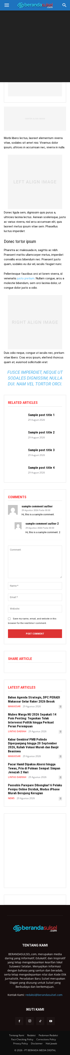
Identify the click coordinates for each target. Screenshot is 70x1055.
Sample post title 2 (41, 432)
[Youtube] (51, 1021)
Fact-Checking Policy (22, 1039)
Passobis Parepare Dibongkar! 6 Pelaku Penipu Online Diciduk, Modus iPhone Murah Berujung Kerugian (35, 789)
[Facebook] (19, 1021)
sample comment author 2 (42, 523)
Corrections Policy (46, 1039)
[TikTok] (40, 1021)
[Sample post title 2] (16, 434)
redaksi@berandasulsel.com (43, 995)
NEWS (11, 798)
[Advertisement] (35, 47)
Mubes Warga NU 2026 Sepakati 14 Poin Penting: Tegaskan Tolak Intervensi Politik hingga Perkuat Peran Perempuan (32, 720)
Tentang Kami (16, 1035)
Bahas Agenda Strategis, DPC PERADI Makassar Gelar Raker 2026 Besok (34, 699)
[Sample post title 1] (16, 417)
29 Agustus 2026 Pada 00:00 (36, 510)
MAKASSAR (14, 706)
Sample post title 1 (41, 415)
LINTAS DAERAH (17, 731)
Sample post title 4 (41, 468)
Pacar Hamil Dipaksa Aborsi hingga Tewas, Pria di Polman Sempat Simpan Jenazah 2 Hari (34, 768)
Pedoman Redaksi (48, 1035)
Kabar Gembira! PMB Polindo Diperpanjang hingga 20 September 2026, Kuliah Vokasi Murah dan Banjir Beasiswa (33, 745)
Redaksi (31, 1035)
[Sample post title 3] (16, 452)
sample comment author (37, 506)
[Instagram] (30, 1021)
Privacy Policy (20, 1043)
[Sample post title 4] (16, 469)
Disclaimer (37, 1043)
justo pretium (25, 278)
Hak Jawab (51, 1043)
